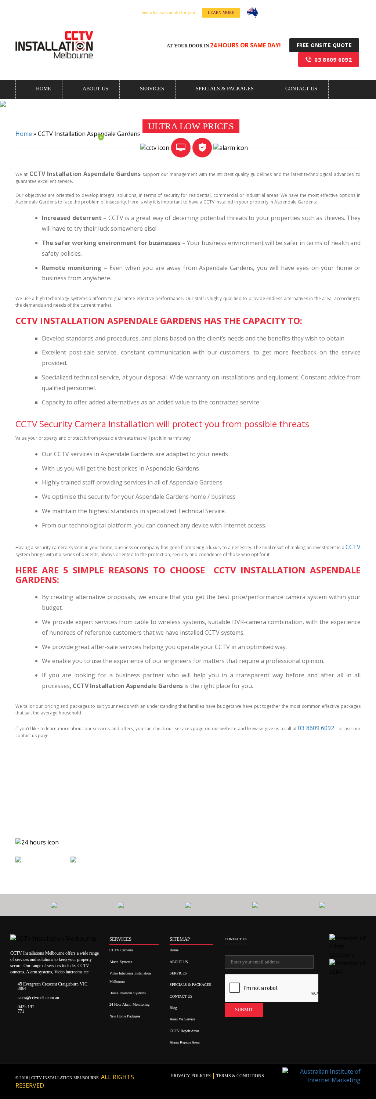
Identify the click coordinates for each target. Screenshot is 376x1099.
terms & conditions (239, 1075)
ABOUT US (95, 88)
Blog (173, 1008)
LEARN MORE (221, 12)
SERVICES (152, 88)
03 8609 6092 (333, 59)
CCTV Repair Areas (184, 1031)
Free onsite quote (324, 45)
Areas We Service (182, 1019)
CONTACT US (301, 88)
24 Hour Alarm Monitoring (129, 1004)
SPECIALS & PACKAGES (225, 88)
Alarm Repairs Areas (185, 1042)
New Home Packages (124, 1016)
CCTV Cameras (121, 950)
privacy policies (191, 1075)
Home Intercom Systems (127, 993)
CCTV (353, 547)
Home (43, 88)
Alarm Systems (120, 962)
